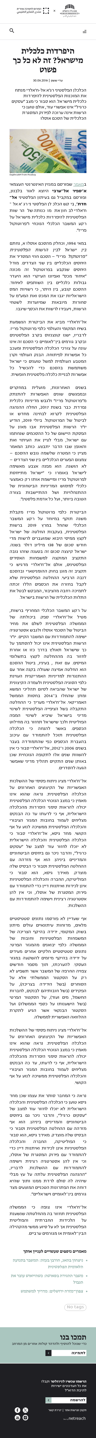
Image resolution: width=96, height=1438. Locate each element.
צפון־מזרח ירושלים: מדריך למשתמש (51, 1291)
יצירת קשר (55, 1410)
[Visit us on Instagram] (25, 1419)
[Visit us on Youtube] (17, 1419)
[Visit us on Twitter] (25, 1411)
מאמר (78, 184)
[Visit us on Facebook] (17, 1411)
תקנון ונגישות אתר (75, 1410)
